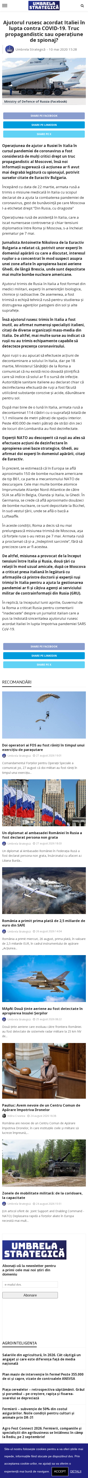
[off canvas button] (4, 5)
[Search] (82, 5)
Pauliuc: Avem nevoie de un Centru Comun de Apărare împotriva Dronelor (41, 1107)
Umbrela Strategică (30, 49)
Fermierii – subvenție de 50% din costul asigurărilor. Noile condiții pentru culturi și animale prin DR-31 (38, 1413)
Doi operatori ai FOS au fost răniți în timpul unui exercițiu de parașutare (43, 747)
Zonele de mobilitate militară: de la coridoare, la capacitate (42, 1195)
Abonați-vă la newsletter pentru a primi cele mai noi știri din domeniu (29, 1270)
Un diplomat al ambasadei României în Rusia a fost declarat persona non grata (42, 835)
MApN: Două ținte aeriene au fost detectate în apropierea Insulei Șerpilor (42, 1011)
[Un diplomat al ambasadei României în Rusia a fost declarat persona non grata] (44, 802)
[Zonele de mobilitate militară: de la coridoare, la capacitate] (44, 1162)
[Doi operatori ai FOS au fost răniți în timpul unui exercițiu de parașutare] (44, 714)
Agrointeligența (19, 1343)
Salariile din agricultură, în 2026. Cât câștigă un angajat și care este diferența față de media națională (41, 1359)
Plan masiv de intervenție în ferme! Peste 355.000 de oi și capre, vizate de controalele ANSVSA (43, 1376)
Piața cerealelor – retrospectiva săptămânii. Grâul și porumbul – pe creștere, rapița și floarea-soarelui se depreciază (43, 1393)
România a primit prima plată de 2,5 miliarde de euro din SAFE (43, 923)
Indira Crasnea (16, 1116)
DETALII (75, 1471)
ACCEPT (60, 1471)
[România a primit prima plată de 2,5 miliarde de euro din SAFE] (44, 890)
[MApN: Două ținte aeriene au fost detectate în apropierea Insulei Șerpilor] (44, 978)
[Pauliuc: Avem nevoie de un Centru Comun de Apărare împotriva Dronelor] (44, 1071)
